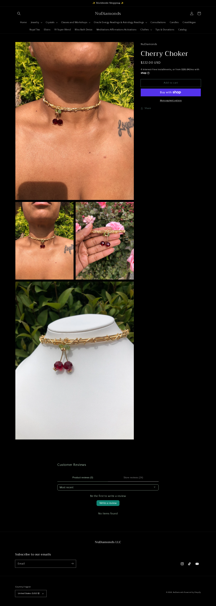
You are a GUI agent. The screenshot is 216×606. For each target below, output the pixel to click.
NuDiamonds (178, 592)
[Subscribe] (72, 563)
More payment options (171, 100)
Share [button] (148, 108)
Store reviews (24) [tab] (133, 477)
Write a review (108, 503)
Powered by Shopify (192, 592)
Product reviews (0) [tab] (82, 477)
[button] (19, 13)
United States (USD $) (28, 593)
